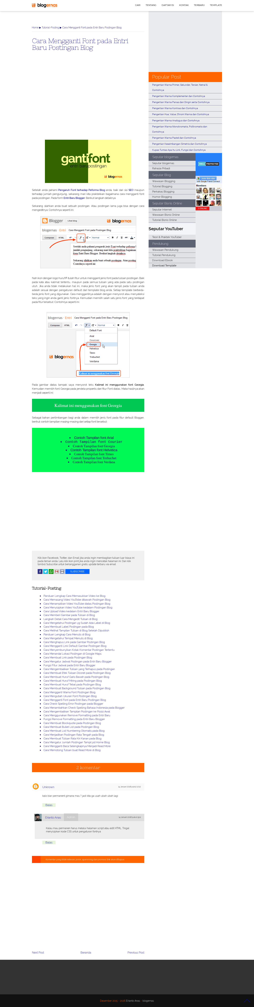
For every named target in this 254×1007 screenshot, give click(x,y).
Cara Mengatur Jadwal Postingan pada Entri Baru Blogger (78, 661)
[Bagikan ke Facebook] (40, 573)
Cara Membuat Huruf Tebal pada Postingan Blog (72, 684)
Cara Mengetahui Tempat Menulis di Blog (68, 638)
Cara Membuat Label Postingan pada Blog (69, 626)
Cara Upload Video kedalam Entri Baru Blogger (71, 611)
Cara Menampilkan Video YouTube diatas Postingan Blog (77, 603)
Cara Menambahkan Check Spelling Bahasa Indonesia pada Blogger (84, 707)
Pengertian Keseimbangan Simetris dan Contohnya (179, 143)
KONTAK (184, 5)
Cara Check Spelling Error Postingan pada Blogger (73, 703)
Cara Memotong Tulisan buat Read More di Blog (72, 750)
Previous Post (136, 952)
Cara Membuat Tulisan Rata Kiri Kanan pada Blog (72, 738)
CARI (137, 5)
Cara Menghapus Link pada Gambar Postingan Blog (74, 642)
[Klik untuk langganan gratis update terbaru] (77, 573)
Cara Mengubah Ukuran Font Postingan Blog (70, 696)
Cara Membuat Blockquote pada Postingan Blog (72, 723)
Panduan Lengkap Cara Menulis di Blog (67, 634)
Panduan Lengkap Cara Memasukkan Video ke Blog (74, 595)
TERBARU (199, 5)
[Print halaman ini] (62, 573)
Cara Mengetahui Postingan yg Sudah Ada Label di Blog (77, 622)
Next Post (38, 952)
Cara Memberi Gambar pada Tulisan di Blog (69, 615)
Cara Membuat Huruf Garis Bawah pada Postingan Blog (76, 676)
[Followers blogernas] (209, 205)
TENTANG (151, 5)
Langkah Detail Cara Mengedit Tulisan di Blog (70, 619)
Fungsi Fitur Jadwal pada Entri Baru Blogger (69, 665)
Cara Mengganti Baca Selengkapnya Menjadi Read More (77, 746)
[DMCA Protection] (208, 165)
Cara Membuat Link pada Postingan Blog (68, 657)
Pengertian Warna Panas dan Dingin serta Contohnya (181, 102)
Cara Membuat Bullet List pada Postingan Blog (71, 727)
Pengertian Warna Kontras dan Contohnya (175, 108)
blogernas (148, 1000)
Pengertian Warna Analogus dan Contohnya (176, 120)
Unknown (48, 787)
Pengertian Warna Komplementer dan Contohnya (178, 96)
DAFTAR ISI (168, 5)
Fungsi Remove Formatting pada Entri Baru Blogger (74, 719)
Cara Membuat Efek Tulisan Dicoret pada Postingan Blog (77, 673)
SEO (131, 190)
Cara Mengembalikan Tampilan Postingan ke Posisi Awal (77, 711)
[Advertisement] (88, 101)
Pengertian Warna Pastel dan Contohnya (174, 137)
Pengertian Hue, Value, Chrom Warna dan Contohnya (180, 114)
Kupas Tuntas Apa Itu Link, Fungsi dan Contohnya (179, 150)
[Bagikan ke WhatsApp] (51, 573)
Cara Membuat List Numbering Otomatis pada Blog (74, 730)
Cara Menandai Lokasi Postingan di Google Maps (72, 653)
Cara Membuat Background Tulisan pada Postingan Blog (77, 688)
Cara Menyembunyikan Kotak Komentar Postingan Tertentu (79, 649)
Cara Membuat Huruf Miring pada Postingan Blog (73, 680)
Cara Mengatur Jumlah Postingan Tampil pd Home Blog (77, 742)
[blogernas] (44, 6)
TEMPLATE (216, 5)
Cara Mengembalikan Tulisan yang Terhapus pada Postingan (79, 669)
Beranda (86, 952)
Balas (49, 805)
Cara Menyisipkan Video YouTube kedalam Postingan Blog (78, 607)
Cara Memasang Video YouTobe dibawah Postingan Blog (77, 599)
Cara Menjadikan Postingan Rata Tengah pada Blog (74, 734)
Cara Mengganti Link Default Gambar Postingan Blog (75, 646)
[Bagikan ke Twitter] (45, 573)
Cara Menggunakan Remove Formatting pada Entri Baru (77, 715)
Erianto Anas (53, 817)
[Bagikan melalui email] (56, 573)
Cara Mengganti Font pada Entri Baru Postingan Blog (80, 44)
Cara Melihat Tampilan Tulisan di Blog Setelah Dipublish (76, 630)
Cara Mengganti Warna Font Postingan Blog (69, 692)
